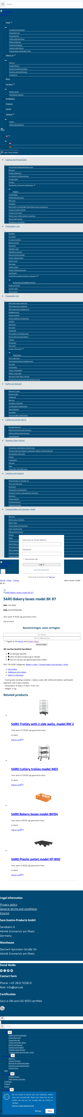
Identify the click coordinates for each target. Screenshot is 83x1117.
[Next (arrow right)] (79, 558)
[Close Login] (2, 1018)
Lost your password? (41, 570)
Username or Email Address (34, 540)
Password (27, 549)
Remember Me (31, 559)
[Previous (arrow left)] (4, 558)
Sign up (52, 577)
